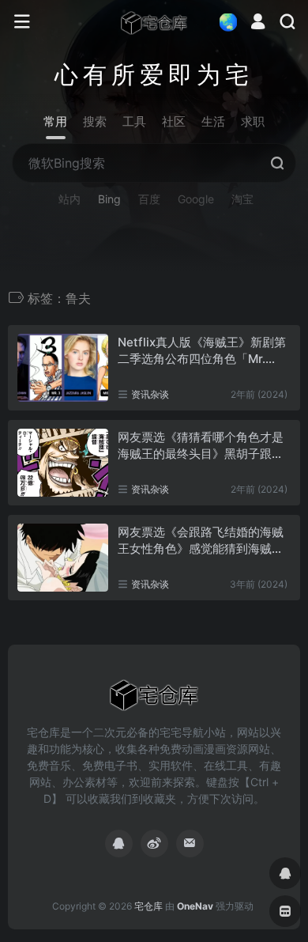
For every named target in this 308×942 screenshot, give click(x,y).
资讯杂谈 (150, 394)
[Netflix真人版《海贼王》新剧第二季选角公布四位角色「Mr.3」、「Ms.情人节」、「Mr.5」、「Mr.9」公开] (62, 368)
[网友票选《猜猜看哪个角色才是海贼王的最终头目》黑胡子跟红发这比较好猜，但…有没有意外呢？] (62, 463)
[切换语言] (223, 22)
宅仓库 (148, 906)
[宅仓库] (154, 22)
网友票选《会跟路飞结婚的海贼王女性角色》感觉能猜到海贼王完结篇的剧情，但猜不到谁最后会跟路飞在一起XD (201, 541)
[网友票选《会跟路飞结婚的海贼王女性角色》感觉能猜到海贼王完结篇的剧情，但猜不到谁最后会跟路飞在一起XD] (62, 558)
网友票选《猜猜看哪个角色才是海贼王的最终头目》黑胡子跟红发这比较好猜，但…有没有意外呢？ (201, 446)
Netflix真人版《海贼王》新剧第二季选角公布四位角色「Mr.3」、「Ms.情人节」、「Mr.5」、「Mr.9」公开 (202, 351)
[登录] (258, 23)
